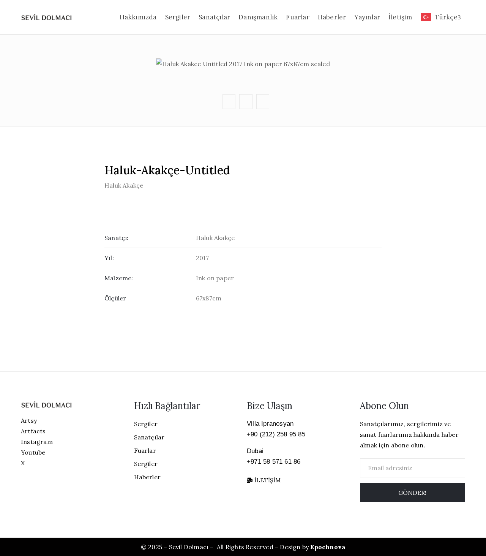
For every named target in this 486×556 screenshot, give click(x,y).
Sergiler (178, 17)
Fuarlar (297, 17)
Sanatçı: (116, 238)
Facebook (244, 40)
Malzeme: (118, 278)
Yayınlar (367, 17)
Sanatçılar (214, 17)
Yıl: (109, 258)
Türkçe (446, 17)
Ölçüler (115, 298)
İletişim (400, 17)
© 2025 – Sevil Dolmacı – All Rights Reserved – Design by (243, 547)
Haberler (332, 17)
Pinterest (245, 55)
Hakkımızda (138, 17)
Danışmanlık (258, 17)
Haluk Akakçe (123, 185)
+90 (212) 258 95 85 (276, 434)
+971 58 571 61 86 (273, 461)
